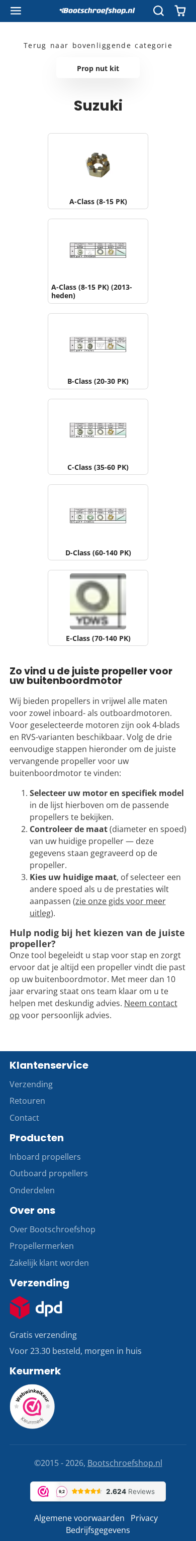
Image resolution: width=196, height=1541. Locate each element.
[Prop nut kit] (98, 67)
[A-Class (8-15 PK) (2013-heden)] (98, 261)
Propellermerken (42, 1245)
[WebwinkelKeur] (32, 1425)
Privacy (144, 1517)
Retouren (27, 1100)
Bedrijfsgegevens (98, 1529)
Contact (24, 1117)
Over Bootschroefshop (52, 1229)
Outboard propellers (49, 1173)
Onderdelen (32, 1190)
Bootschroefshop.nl (124, 1462)
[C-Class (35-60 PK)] (98, 436)
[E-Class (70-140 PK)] (98, 607)
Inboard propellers (45, 1156)
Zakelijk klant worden (49, 1262)
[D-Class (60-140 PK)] (98, 522)
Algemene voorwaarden (79, 1517)
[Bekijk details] (36, 1307)
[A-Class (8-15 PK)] (98, 171)
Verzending (31, 1084)
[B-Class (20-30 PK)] (98, 351)
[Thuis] (98, 11)
